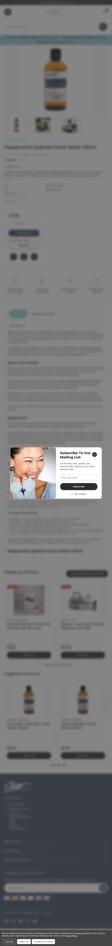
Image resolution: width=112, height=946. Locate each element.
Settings (9, 941)
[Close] (94, 454)
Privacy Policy (71, 935)
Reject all (24, 941)
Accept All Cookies (43, 941)
